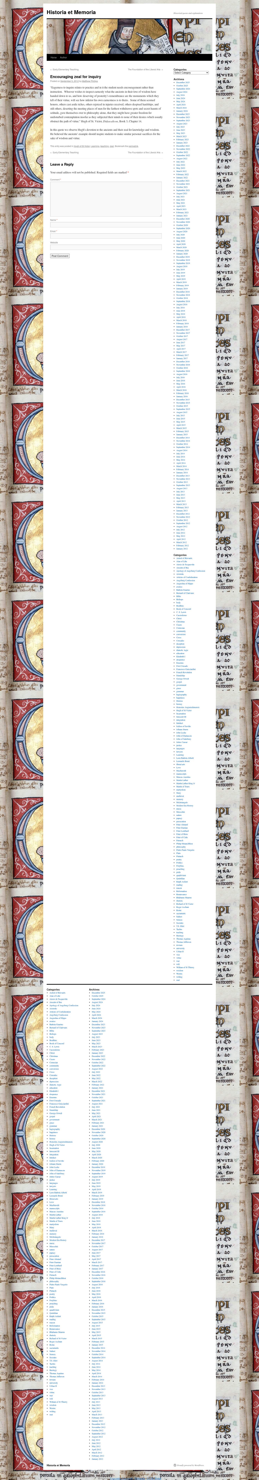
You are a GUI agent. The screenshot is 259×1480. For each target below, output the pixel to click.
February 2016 (182, 393)
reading (179, 884)
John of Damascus (184, 735)
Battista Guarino (183, 589)
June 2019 (180, 272)
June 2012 (180, 532)
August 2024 (181, 91)
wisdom (179, 970)
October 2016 (182, 367)
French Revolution (184, 672)
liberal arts (180, 764)
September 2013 (183, 485)
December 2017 (183, 329)
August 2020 (181, 231)
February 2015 (182, 431)
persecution (181, 821)
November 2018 (183, 294)
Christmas (180, 621)
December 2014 (183, 437)
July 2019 (180, 269)
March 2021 (181, 209)
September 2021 (183, 190)
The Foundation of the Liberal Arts (145, 69)
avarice (179, 586)
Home (54, 57)
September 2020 (183, 228)
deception (180, 643)
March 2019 (181, 282)
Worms (179, 973)
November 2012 (183, 516)
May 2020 (180, 240)
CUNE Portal (154, 1478)
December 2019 (183, 256)
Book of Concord (183, 608)
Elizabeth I (180, 656)
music (178, 808)
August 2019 (181, 266)
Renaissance (181, 894)
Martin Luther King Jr (185, 783)
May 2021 (180, 202)
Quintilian (180, 878)
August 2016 (181, 374)
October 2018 (182, 298)
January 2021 (182, 215)
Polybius (180, 865)
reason (179, 888)
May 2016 (180, 383)
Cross (178, 637)
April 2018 (181, 317)
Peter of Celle (182, 837)
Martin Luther (182, 780)
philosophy (181, 846)
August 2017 (181, 339)
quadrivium (181, 875)
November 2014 (183, 440)
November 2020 (183, 221)
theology (180, 935)
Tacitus (179, 929)
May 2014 (180, 459)
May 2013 (180, 497)
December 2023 (183, 114)
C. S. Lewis (181, 612)
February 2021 (182, 212)
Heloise (179, 700)
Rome (178, 910)
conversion (181, 634)
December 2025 (183, 82)
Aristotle (180, 574)
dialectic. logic (182, 650)
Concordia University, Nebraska (127, 1478)
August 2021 (181, 193)
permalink (133, 145)
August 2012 (181, 526)
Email (53, 231)
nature (178, 815)
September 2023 (183, 120)
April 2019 (181, 279)
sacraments (181, 913)
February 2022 (182, 174)
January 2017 (182, 358)
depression (180, 646)
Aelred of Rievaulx (184, 558)
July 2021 (180, 196)
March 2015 (181, 428)
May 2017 (180, 345)
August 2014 (181, 450)
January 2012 (182, 548)
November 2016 (183, 364)
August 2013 (181, 488)
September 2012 (183, 523)
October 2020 (182, 225)
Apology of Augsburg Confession (190, 570)
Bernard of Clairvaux (185, 593)
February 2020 (182, 250)
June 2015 (180, 418)
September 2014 (183, 447)
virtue (178, 957)
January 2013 (182, 510)
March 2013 (181, 504)
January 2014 (182, 472)
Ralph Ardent (182, 881)
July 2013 (180, 491)
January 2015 (182, 434)
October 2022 (182, 152)
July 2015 (180, 415)
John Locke (181, 732)
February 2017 (182, 355)
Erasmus (180, 662)
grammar (180, 691)
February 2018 (182, 323)
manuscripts (181, 773)
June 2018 (180, 310)
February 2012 (182, 545)
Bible (178, 596)
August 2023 (181, 123)
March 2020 (181, 247)
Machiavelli (181, 770)
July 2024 (180, 95)
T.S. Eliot (180, 926)
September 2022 (183, 155)
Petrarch (179, 840)
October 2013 (182, 482)
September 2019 (183, 263)
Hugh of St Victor (82, 145)
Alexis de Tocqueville (185, 564)
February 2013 (182, 507)
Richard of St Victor (184, 903)
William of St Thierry (185, 967)
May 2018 (180, 313)
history (179, 704)
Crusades (180, 640)
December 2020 (183, 218)
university (180, 948)
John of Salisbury (183, 738)
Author (63, 57)
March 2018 (181, 320)
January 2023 (182, 142)
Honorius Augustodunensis (187, 707)
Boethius (180, 605)
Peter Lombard (182, 830)
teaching (104, 145)
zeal (112, 145)
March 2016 (181, 390)
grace (178, 688)
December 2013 (183, 475)
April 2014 (181, 462)
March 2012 (181, 542)
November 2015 (183, 402)
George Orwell (182, 678)
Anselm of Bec (182, 567)
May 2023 (180, 133)
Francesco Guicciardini (186, 669)
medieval (180, 796)
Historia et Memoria (71, 12)
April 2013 (181, 501)
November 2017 (183, 332)
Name (53, 219)
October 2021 (182, 187)
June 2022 (180, 164)
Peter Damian (182, 827)
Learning (95, 145)
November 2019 (183, 260)
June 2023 (180, 129)
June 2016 (180, 380)
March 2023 (181, 136)
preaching (180, 868)
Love (178, 767)
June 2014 (180, 456)
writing (179, 976)
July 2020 (180, 234)
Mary (178, 792)
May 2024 (180, 101)
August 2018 (181, 304)
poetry (179, 859)
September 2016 (183, 371)
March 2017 (181, 351)
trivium (179, 945)
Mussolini (180, 811)
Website (54, 242)
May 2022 (180, 168)
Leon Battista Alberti (185, 757)
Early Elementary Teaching (64, 69)
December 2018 (183, 291)
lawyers (179, 751)
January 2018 (182, 326)
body (178, 602)
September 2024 (183, 88)
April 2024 (181, 104)
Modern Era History (184, 805)
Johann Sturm (182, 729)
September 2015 (183, 409)
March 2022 (181, 171)
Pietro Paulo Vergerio (185, 849)
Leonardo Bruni (183, 761)
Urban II (180, 951)
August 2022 (181, 158)
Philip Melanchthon (184, 843)
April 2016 (181, 386)
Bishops (179, 599)
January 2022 (182, 177)
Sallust (179, 916)
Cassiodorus (181, 615)
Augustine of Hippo (184, 583)
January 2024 (182, 110)
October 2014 (182, 443)
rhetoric (179, 900)
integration (180, 719)
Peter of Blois (182, 834)
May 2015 (180, 421)
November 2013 (183, 478)
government (181, 685)
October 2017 (182, 336)
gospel (179, 681)
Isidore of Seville (183, 726)
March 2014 (181, 466)
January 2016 (182, 396)
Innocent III (181, 716)
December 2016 (183, 361)
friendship (180, 675)
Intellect (179, 723)
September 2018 (183, 301)
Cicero (179, 624)
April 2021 (181, 206)
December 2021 (183, 180)
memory (179, 799)
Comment (55, 179)
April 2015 (181, 424)
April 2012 (181, 539)
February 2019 (182, 285)
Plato (178, 853)
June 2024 (180, 98)
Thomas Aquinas (183, 938)
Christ (178, 618)
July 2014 (180, 453)
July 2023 (180, 126)
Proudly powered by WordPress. (190, 1465)
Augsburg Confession (185, 580)
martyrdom (181, 789)
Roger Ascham (182, 907)
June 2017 (180, 342)
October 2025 (182, 85)
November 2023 (183, 117)
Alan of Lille (181, 561)
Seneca (179, 919)
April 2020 (181, 244)
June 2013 (180, 494)
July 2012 (180, 529)
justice (179, 745)
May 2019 (180, 275)
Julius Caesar (181, 742)
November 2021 (183, 183)
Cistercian (180, 627)
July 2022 (180, 161)
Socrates (179, 922)
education (180, 653)
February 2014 (182, 469)
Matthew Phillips (90, 80)
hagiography (181, 694)
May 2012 (180, 535)
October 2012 (182, 520)
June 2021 (180, 199)
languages (180, 748)
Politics (179, 862)
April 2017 (181, 348)
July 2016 (180, 377)
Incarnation (181, 713)
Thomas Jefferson (183, 941)
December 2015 (183, 399)
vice (178, 954)
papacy (179, 818)
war (178, 960)
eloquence (180, 659)
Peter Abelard (182, 824)
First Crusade (182, 665)
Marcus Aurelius (183, 777)
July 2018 (180, 307)
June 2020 (180, 237)
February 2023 (182, 139)
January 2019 (182, 288)
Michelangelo (182, 802)
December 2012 (183, 513)
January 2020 (182, 253)
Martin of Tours (183, 786)
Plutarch (179, 856)
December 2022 (183, 145)
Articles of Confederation (187, 577)
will (178, 964)
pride (178, 872)
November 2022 (183, 148)
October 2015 (182, 405)
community (181, 631)
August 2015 (181, 412)
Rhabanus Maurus (184, 897)
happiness (180, 697)
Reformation (181, 891)
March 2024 (181, 107)
